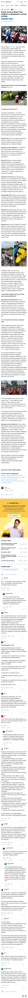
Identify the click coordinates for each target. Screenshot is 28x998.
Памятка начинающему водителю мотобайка (13, 477)
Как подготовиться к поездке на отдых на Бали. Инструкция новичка (9, 556)
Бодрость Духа (10, 863)
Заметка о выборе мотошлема (9, 479)
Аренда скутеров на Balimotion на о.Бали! (12, 475)
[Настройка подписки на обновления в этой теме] (25, 569)
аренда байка (5, 19)
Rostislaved (6, 748)
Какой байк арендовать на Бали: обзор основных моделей (9, 544)
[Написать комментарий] (23, 996)
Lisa (6, 487)
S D (4, 715)
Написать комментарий (10, 574)
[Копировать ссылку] (12, 21)
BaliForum (6, 918)
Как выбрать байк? (6, 552)
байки (11, 19)
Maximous (6, 612)
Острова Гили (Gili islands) (7, 560)
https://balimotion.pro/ (14, 512)
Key (4, 693)
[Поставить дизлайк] (25, 495)
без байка (12, 47)
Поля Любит (6, 889)
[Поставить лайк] (20, 495)
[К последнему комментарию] (26, 996)
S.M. (5, 952)
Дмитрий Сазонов (7, 968)
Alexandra (6, 823)
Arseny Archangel (9, 593)
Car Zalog (6, 577)
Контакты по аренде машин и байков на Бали (8, 548)
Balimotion (9, 87)
